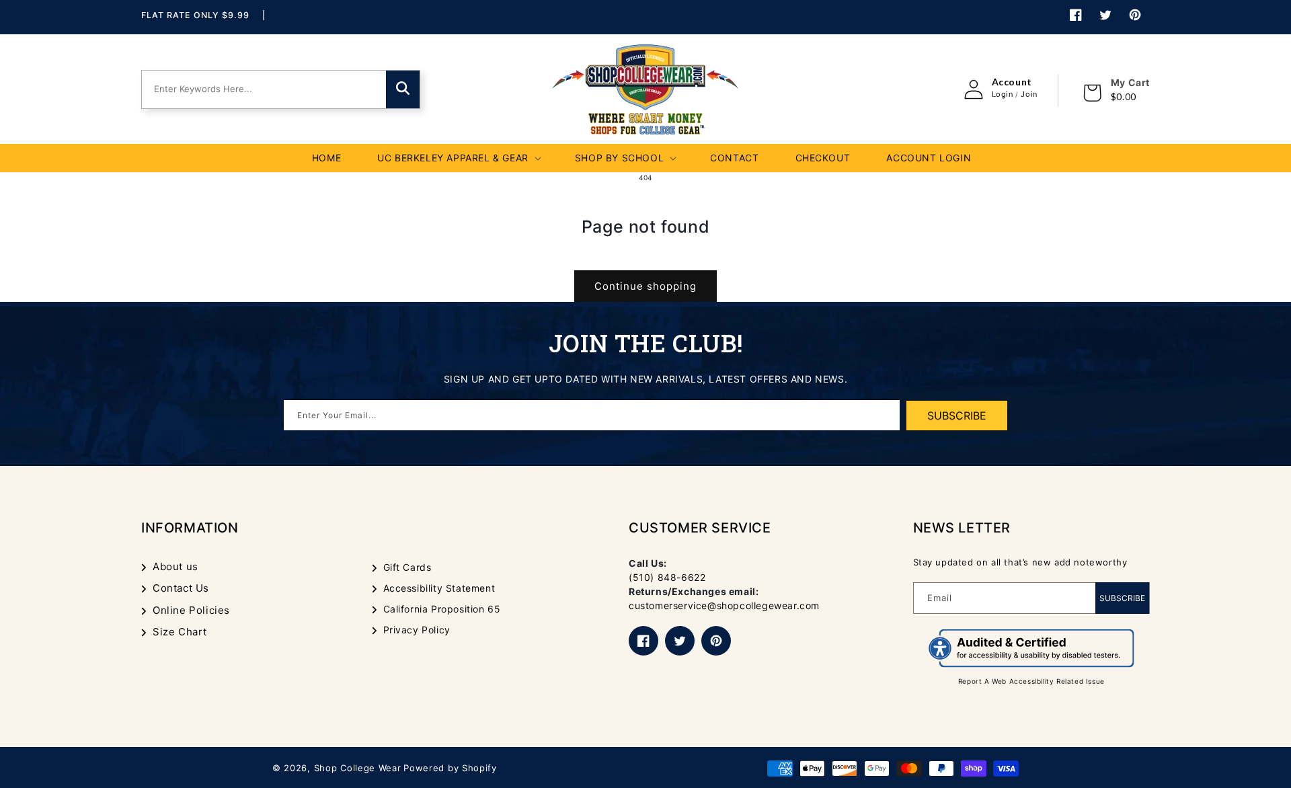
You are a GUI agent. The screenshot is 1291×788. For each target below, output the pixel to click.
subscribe (956, 415)
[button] (458, 158)
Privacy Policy (417, 629)
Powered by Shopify (450, 767)
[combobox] (258, 89)
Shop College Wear (357, 767)
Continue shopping (645, 286)
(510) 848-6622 (667, 577)
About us (175, 566)
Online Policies (191, 610)
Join (1029, 94)
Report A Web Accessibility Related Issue (1031, 681)
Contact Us (181, 588)
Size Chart (180, 631)
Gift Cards (407, 567)
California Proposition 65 (442, 609)
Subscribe (1122, 598)
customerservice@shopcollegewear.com (724, 605)
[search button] (403, 89)
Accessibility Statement (439, 588)
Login (1002, 94)
